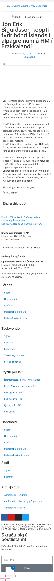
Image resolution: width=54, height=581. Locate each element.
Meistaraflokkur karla (15, 311)
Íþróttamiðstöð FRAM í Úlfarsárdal (22, 379)
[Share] (7, 576)
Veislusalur (9, 411)
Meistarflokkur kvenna (16, 318)
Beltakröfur (10, 349)
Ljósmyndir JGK (12, 405)
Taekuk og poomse (14, 355)
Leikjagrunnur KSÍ (13, 399)
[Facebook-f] (4, 517)
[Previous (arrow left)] (2, 580)
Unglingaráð (10, 299)
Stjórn (7, 292)
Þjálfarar (8, 305)
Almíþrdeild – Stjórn (14, 507)
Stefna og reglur (12, 361)
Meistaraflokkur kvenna (16, 455)
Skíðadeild (29, 56)
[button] (27, 1)
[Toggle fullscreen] (13, 576)
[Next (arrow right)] (7, 580)
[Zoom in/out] (18, 576)
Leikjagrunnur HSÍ (13, 392)
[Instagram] (18, 517)
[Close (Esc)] (2, 576)
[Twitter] (25, 517)
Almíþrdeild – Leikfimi (15, 494)
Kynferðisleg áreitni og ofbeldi (20, 386)
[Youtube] (11, 517)
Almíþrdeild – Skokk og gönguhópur (23, 501)
